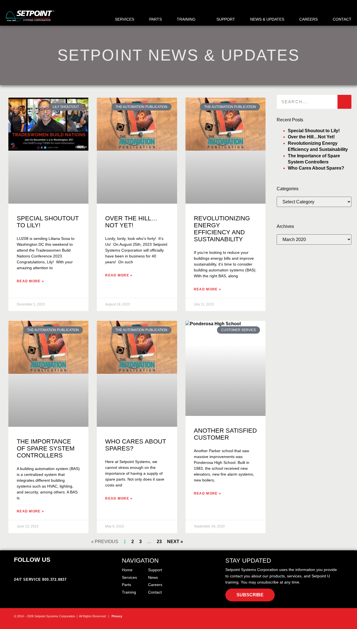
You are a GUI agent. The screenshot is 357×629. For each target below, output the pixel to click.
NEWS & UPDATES (267, 19)
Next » (175, 541)
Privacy (117, 616)
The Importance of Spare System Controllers (45, 448)
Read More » (30, 281)
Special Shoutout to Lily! (314, 130)
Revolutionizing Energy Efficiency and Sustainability (222, 229)
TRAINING (186, 19)
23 (159, 541)
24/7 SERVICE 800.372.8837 (40, 579)
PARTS (155, 19)
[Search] (344, 102)
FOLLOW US (32, 559)
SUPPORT (225, 19)
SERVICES (124, 19)
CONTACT (342, 19)
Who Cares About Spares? (316, 168)
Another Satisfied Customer (225, 434)
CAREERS (308, 19)
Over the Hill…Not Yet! (131, 222)
